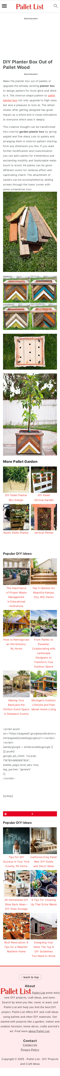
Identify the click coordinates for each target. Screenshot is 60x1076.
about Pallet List (38, 1031)
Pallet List (38, 992)
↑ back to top (30, 977)
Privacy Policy (30, 1049)
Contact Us (30, 1045)
